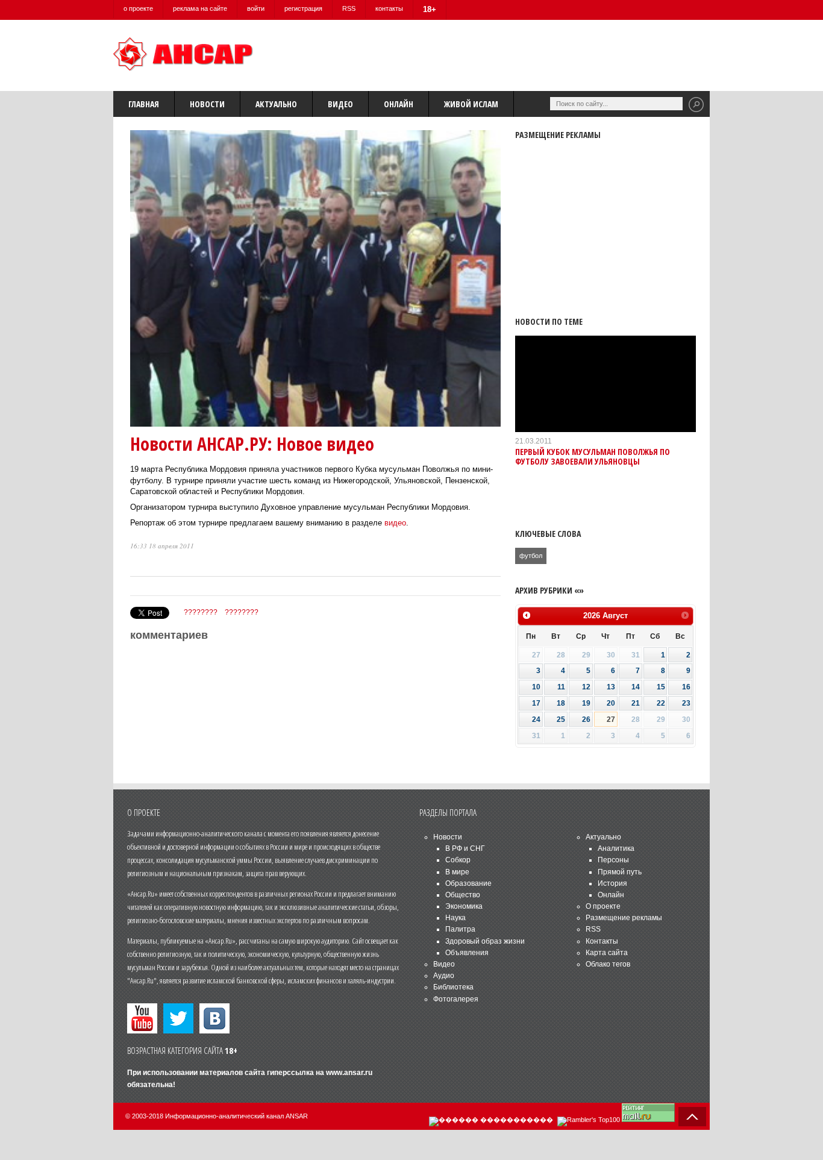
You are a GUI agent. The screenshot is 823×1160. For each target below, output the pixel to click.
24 (536, 719)
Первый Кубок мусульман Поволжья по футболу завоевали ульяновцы (592, 456)
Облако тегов (608, 964)
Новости (207, 104)
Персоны (613, 860)
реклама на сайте (200, 8)
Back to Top (692, 1116)
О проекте (603, 906)
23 (686, 703)
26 (586, 719)
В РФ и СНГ (465, 848)
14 (635, 687)
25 (561, 719)
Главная (143, 104)
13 (611, 687)
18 (561, 703)
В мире (457, 872)
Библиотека (453, 987)
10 (536, 687)
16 (686, 687)
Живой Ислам (471, 104)
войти (255, 8)
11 (561, 687)
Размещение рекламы (624, 918)
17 (536, 703)
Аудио (443, 975)
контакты (389, 8)
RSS (348, 8)
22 (661, 703)
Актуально (276, 104)
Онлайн (398, 104)
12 (586, 687)
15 (661, 687)
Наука (455, 918)
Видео (340, 104)
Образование (468, 883)
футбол (530, 555)
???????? (200, 612)
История (612, 883)
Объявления (467, 952)
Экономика (464, 906)
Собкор (458, 860)
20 (611, 703)
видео (395, 522)
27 (611, 719)
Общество (462, 895)
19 (586, 703)
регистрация (303, 8)
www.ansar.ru (349, 1072)
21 (635, 703)
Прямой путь (620, 872)
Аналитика (616, 848)
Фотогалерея (455, 999)
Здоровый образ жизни (485, 941)
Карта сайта (607, 952)
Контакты (602, 941)
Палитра (460, 929)
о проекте (138, 8)
